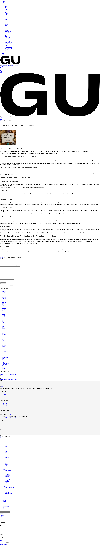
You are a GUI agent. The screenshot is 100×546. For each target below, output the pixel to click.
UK (2, 356)
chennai (3, 309)
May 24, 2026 (13, 129)
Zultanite (3, 368)
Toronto (3, 355)
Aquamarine (4, 294)
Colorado (4, 310)
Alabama (4, 291)
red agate (4, 345)
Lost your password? (10, 532)
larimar (3, 328)
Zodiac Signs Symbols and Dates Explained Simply (9, 379)
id (2, 321)
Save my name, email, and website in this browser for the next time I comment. (15, 281)
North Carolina (5, 338)
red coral (4, 346)
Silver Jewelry (4, 404)
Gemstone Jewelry (5, 405)
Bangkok (4, 301)
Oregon (3, 341)
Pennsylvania (4, 344)
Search (2, 513)
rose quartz (4, 347)
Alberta (3, 292)
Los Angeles (4, 332)
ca (2, 307)
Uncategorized (5, 357)
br (2, 304)
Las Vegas (4, 329)
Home (1, 120)
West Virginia (4, 364)
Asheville (4, 298)
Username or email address (5, 525)
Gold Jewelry (4, 403)
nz (2, 339)
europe (3, 314)
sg (2, 350)
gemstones (4, 319)
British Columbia (5, 305)
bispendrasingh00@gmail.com (5, 129)
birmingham (4, 302)
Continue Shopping (3, 544)
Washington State (5, 363)
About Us (4, 394)
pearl (3, 343)
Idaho (3, 322)
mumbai (3, 335)
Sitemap (3, 397)
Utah (3, 359)
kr (2, 327)
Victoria (3, 361)
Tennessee (4, 351)
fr (2, 317)
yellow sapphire (5, 367)
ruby (3, 349)
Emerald (3, 311)
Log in (2, 534)
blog (3, 303)
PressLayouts (9, 432)
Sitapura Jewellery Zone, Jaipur (5, 377)
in (2, 323)
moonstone (4, 334)
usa (3, 358)
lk (2, 331)
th (2, 353)
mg (3, 333)
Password (2, 529)
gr (2, 320)
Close (1, 437)
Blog (3, 395)
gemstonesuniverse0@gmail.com (10, 417)
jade (3, 326)
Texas (3, 120)
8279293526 (9, 414)
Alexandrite (4, 293)
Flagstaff (3, 316)
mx (2, 337)
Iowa (3, 325)
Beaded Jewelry (5, 407)
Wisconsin (4, 365)
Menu (1, 72)
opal (3, 340)
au (2, 299)
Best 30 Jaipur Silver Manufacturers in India (8, 374)
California (4, 308)
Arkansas (4, 296)
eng (3, 313)
